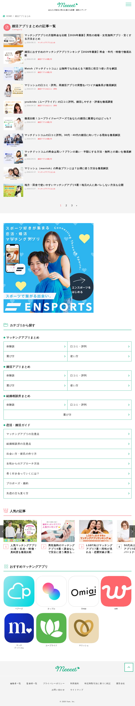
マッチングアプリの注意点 (23, 433)
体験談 (11, 346)
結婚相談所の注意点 (19, 443)
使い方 (74, 356)
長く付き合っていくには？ (23, 473)
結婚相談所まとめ (18, 395)
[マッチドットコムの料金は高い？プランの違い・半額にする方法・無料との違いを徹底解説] (13, 157)
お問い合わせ (58, 690)
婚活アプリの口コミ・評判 (47, 89)
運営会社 (120, 683)
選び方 (11, 356)
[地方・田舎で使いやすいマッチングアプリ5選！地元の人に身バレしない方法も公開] (13, 190)
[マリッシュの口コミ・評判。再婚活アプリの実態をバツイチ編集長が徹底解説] (13, 90)
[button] (3, 531)
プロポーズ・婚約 (17, 483)
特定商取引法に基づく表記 (98, 683)
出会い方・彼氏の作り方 (22, 453)
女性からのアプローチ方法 (23, 463)
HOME (9, 16)
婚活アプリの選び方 (45, 59)
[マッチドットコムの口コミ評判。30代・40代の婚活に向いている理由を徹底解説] (13, 140)
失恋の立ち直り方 (17, 493)
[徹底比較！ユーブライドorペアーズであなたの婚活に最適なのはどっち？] (13, 123)
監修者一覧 (32, 683)
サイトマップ (76, 690)
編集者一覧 (15, 683)
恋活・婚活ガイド (18, 425)
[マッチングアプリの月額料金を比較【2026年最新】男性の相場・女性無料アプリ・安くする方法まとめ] (13, 40)
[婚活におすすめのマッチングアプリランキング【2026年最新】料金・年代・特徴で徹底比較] (13, 57)
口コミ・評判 (78, 346)
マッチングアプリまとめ (46, 42)
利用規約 (74, 683)
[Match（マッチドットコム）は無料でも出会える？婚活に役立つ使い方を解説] (13, 73)
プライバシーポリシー (54, 683)
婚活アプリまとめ (18, 366)
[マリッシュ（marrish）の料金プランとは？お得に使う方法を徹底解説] (13, 173)
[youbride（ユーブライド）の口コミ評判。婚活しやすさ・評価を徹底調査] (13, 107)
